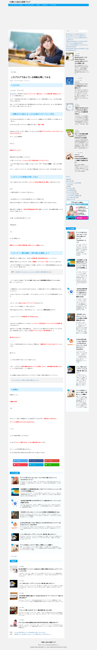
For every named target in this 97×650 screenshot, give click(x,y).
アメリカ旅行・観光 (71, 197)
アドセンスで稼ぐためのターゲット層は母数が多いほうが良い (36, 610)
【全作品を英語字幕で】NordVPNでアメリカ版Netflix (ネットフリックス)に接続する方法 (81, 292)
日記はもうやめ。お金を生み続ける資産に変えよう (48, 644)
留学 (68, 186)
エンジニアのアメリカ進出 (16, 5)
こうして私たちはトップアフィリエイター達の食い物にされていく (38, 534)
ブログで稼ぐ (53, 5)
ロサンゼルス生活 (29, 5)
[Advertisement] (48, 17)
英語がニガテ (70, 199)
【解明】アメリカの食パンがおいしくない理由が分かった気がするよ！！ (33, 634)
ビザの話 (69, 184)
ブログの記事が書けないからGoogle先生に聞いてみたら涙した (30, 632)
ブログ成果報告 (70, 190)
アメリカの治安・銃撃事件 (73, 195)
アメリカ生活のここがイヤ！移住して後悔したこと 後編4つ (36, 545)
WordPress (44, 5)
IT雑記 (37, 5)
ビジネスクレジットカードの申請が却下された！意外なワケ (81, 86)
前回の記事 (13, 93)
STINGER (65, 647)
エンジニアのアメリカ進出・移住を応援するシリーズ (25, 380)
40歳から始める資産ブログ (19, 2)
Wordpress (68, 181)
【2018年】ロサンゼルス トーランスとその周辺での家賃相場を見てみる (33, 272)
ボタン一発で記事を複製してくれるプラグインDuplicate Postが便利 (81, 135)
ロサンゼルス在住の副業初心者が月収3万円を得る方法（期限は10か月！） (39, 622)
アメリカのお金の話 (71, 193)
